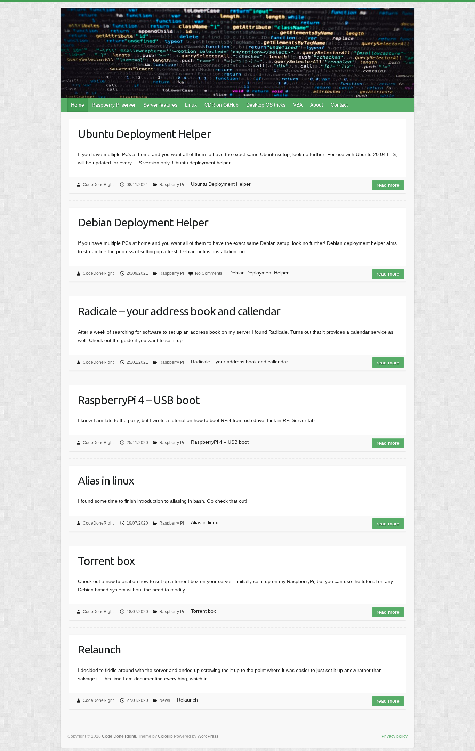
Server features (160, 105)
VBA (298, 105)
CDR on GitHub (221, 105)
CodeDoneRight (98, 184)
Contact (339, 105)
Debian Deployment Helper (143, 222)
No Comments (208, 273)
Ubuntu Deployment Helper (144, 133)
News (164, 700)
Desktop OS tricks (265, 105)
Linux (191, 105)
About (316, 105)
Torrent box (106, 561)
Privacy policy (394, 736)
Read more (388, 185)
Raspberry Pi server (114, 105)
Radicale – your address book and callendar (179, 311)
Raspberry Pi (171, 184)
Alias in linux (106, 480)
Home (77, 105)
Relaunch (99, 649)
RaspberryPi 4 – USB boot (139, 400)
